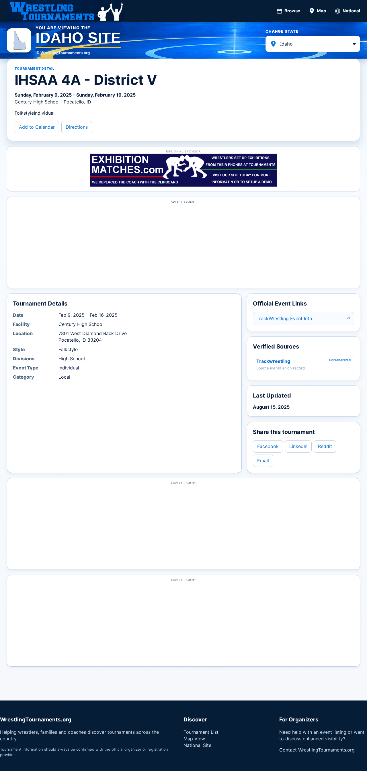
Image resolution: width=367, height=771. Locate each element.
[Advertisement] (183, 245)
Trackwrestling (273, 361)
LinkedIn (298, 446)
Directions (77, 127)
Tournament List (201, 732)
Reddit (325, 446)
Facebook (268, 446)
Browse (292, 10)
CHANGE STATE (282, 31)
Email (263, 460)
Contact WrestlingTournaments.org (317, 750)
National (351, 10)
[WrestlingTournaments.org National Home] (66, 11)
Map (321, 10)
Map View (194, 738)
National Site (197, 745)
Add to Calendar (37, 127)
